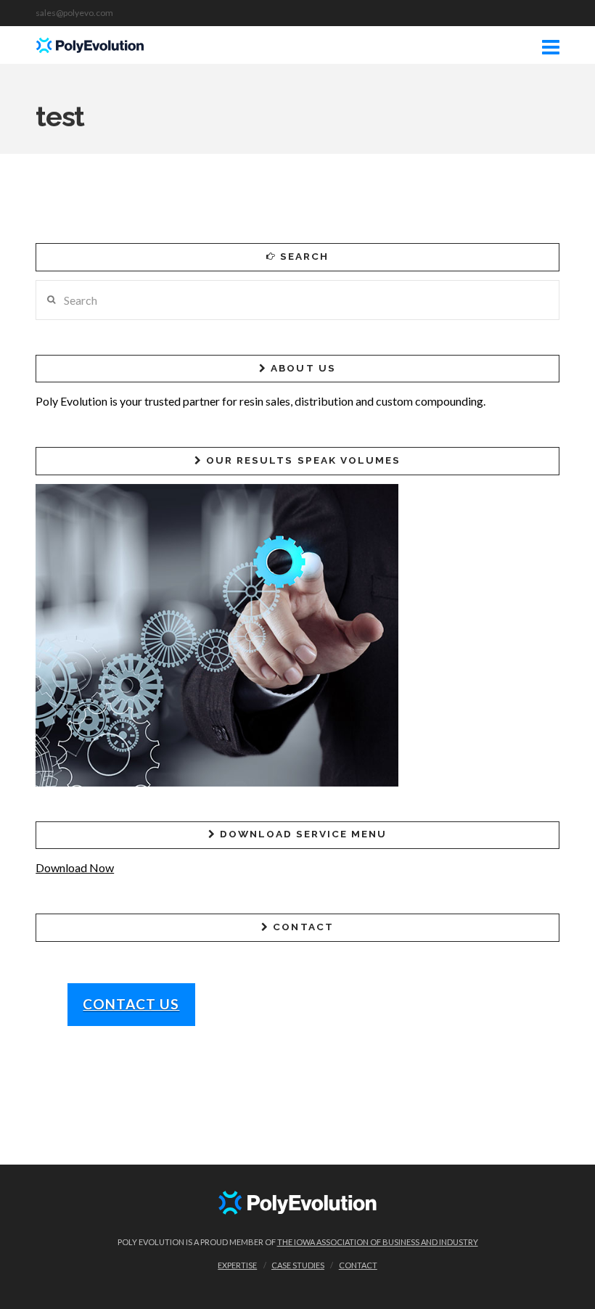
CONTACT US (131, 1004)
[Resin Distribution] (90, 43)
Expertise (237, 1265)
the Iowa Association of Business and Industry (377, 1242)
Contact (358, 1265)
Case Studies (297, 1265)
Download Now (75, 867)
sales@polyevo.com (74, 12)
